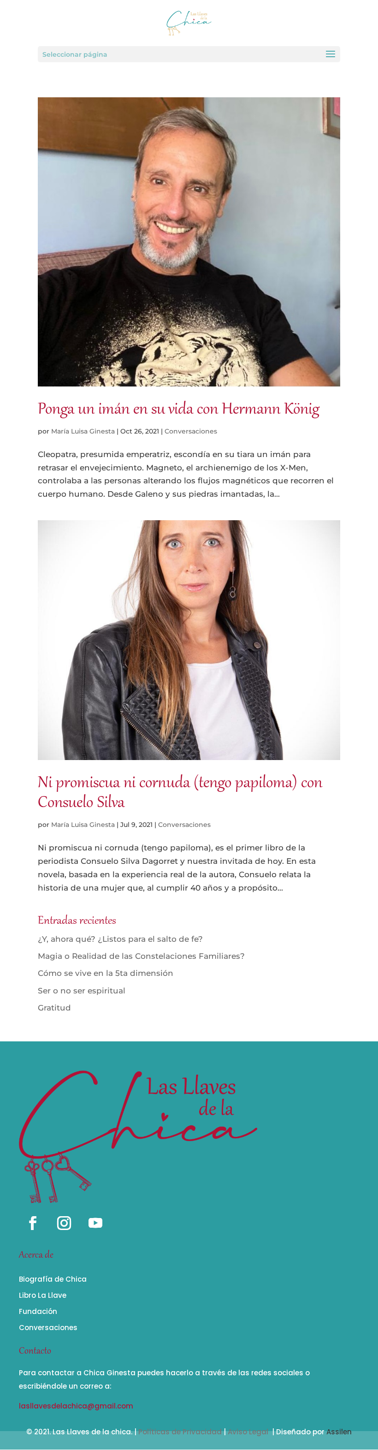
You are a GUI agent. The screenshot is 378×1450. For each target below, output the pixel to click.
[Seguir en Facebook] (33, 1223)
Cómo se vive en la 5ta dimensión (105, 973)
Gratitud (54, 1007)
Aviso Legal (248, 1432)
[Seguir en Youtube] (95, 1223)
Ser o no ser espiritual (81, 990)
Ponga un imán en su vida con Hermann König (178, 410)
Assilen (339, 1432)
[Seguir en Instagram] (64, 1223)
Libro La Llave (42, 1295)
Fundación (38, 1311)
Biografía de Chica (53, 1279)
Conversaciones (191, 431)
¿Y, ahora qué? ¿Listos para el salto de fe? (120, 939)
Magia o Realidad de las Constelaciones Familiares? (141, 956)
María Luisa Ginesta (83, 431)
